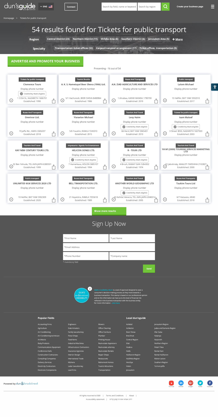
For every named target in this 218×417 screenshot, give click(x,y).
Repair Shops (103, 354)
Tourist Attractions (105, 366)
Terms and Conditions (115, 395)
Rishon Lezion (159, 358)
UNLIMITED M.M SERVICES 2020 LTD (32, 183)
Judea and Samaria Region (164, 328)
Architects (42, 339)
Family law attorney (76, 332)
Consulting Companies (47, 358)
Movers (101, 324)
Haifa (128, 351)
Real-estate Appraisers (107, 343)
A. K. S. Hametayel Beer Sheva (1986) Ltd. (83, 84)
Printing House (104, 339)
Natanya (157, 335)
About (131, 395)
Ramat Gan (158, 351)
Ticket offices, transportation (156, 48)
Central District (56, 39)
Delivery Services (45, 362)
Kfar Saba (158, 332)
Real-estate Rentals (106, 351)
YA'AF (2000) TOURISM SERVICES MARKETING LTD (186, 150)
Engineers (72, 324)
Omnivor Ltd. (32, 117)
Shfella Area (108, 39)
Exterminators (73, 328)
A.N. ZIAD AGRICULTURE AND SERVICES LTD (135, 84)
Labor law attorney (75, 366)
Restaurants (103, 358)
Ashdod (129, 324)
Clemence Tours (32, 84)
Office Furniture (104, 332)
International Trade (75, 358)
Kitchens (71, 362)
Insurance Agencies (76, 351)
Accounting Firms (45, 324)
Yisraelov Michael (83, 117)
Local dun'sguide (136, 318)
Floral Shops (73, 335)
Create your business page (190, 6)
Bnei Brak (130, 335)
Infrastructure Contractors (78, 347)
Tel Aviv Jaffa (159, 366)
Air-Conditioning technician (48, 335)
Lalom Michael (186, 84)
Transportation (104, 370)
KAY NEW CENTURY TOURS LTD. (32, 150)
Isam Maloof (185, 117)
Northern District (83, 39)
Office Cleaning (104, 328)
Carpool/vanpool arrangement (114, 48)
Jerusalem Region (161, 324)
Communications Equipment (49, 347)
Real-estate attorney (106, 347)
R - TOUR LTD (135, 150)
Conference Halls (45, 351)
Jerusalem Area (157, 39)
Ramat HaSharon (161, 354)
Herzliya (129, 362)
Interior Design (74, 354)
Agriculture (42, 328)
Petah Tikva (159, 347)
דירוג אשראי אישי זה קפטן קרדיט (121, 399)
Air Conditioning (44, 332)
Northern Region (161, 343)
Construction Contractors (48, 354)
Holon (128, 366)
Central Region (132, 339)
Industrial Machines (76, 343)
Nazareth (158, 339)
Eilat (128, 343)
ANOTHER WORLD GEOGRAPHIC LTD (134, 183)
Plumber (101, 335)
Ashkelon (130, 328)
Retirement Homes (105, 362)
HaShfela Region (133, 358)
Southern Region (161, 362)
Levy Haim (134, 117)
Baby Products (43, 343)
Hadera (129, 347)
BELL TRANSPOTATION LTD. (83, 183)
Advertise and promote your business (45, 61)
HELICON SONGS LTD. (83, 150)
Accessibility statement (95, 399)
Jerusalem (130, 370)
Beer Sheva (130, 332)
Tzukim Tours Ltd (185, 183)
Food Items (72, 339)
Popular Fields (46, 318)
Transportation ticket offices (71, 48)
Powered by (10, 383)
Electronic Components (47, 370)
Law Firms (72, 370)
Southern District (131, 39)
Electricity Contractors (46, 366)
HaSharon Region (133, 354)
